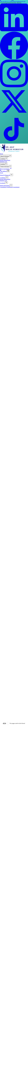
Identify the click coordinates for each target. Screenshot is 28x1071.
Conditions (3, 158)
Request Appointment (14, 187)
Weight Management (5, 160)
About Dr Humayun (5, 156)
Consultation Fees (4, 187)
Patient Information (5, 166)
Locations (3, 164)
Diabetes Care (3, 161)
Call (3, 171)
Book (5, 171)
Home (1, 153)
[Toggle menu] (8, 171)
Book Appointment (5, 169)
